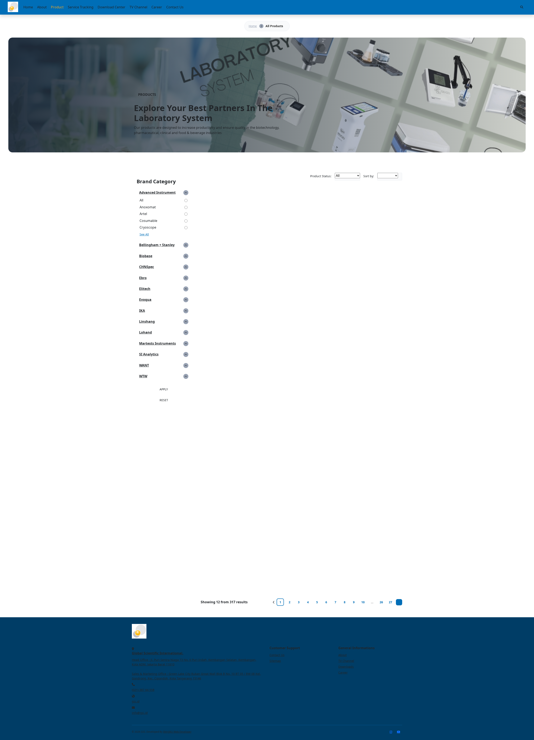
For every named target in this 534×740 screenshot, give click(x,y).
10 (363, 602)
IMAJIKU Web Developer (177, 732)
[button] (163, 192)
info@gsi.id (140, 713)
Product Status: (320, 176)
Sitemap (275, 661)
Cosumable (148, 220)
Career (156, 7)
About (42, 7)
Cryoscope (148, 227)
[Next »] (399, 602)
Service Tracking (80, 7)
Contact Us (175, 7)
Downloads (346, 667)
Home (28, 7)
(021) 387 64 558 (143, 690)
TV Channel (138, 7)
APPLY (164, 389)
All (141, 200)
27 (390, 602)
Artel (143, 213)
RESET (164, 400)
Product (57, 7)
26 (381, 602)
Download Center (111, 7)
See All (144, 234)
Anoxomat (148, 207)
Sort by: (368, 176)
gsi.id (136, 701)
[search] (521, 7)
